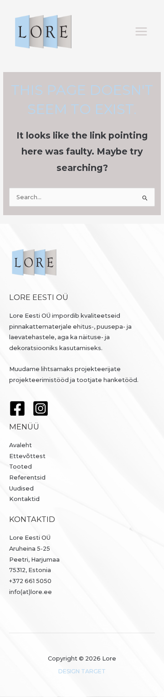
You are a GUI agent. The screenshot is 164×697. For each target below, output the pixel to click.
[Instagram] (40, 408)
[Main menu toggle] (141, 32)
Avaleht (20, 445)
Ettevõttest (27, 456)
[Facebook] (17, 408)
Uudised (21, 488)
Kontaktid (24, 499)
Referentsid (27, 477)
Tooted (20, 466)
